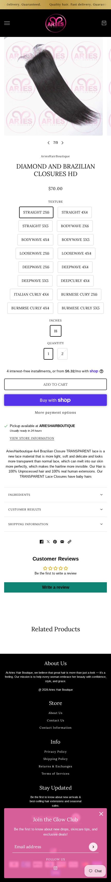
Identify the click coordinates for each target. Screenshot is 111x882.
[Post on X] (48, 541)
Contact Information (55, 727)
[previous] (48, 143)
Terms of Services (55, 773)
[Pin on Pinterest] (55, 542)
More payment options (55, 412)
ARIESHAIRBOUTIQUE (57, 426)
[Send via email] (62, 542)
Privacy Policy (55, 751)
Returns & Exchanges (55, 766)
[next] (62, 143)
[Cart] (104, 23)
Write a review (55, 587)
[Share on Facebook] (41, 542)
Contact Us (55, 720)
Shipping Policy (55, 759)
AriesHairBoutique (55, 156)
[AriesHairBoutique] (55, 23)
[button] (69, 542)
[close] (101, 813)
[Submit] (93, 846)
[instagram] (55, 868)
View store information (32, 438)
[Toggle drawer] (7, 23)
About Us (55, 713)
